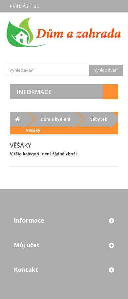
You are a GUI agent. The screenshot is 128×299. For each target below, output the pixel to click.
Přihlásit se (24, 6)
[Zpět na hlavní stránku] (17, 119)
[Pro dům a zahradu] (64, 32)
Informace (34, 92)
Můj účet (27, 245)
